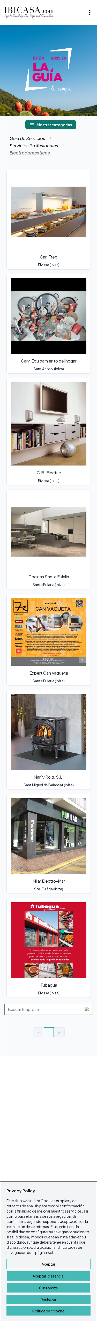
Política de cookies (48, 1311)
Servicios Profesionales (34, 145)
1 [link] (48, 1032)
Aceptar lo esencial (48, 1276)
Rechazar (48, 1299)
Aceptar (48, 1264)
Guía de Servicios (27, 138)
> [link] (59, 1032)
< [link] (38, 1032)
